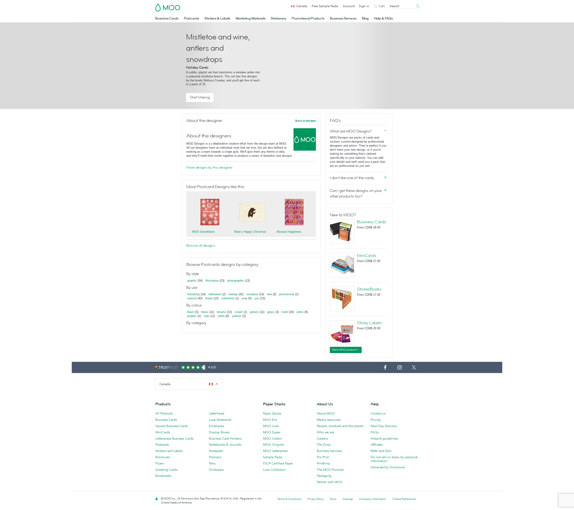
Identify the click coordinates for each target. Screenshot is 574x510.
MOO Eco (270, 420)
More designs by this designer (209, 167)
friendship (193, 294)
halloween (215, 294)
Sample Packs (272, 457)
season (192, 298)
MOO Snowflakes (203, 231)
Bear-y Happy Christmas (250, 231)
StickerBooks (369, 289)
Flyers (159, 463)
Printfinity (323, 463)
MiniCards (366, 255)
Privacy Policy (316, 499)
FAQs (374, 432)
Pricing (375, 420)
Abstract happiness (289, 231)
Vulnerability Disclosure (388, 467)
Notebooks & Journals (225, 445)
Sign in (364, 6)
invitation (252, 294)
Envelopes (216, 426)
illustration (212, 280)
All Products (164, 413)
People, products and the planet (340, 426)
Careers (322, 438)
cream (239, 312)
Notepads (216, 451)
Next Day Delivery (384, 426)
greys (270, 312)
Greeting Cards (166, 470)
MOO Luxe (271, 426)
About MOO (326, 413)
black (190, 312)
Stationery (278, 18)
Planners (215, 457)
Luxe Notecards (220, 420)
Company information (372, 499)
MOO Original (273, 445)
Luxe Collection (274, 470)
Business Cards (166, 18)
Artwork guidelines (384, 438)
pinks (300, 312)
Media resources (329, 420)
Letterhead (216, 413)
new (269, 294)
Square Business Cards (171, 426)
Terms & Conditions (289, 499)
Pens (212, 463)
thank (209, 298)
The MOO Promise (330, 470)
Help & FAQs (383, 18)
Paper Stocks (272, 413)
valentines (228, 298)
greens (254, 312)
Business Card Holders (225, 438)
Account (349, 6)
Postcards (191, 18)
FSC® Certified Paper (278, 463)
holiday (233, 294)
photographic (235, 280)
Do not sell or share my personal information (394, 459)
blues (204, 312)
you (256, 298)
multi (285, 312)
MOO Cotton (272, 438)
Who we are (325, 432)
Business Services (343, 18)
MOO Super (271, 432)
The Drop (324, 445)
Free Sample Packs (325, 6)
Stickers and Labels (169, 451)
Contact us (378, 413)
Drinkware (216, 470)
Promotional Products (308, 18)
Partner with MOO (329, 482)
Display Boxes (219, 432)
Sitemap (348, 499)
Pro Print (323, 457)
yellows (236, 316)
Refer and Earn (381, 451)
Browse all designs (200, 245)
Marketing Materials (250, 18)
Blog (365, 18)
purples (192, 316)
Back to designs (305, 120)
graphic (192, 280)
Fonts (333, 499)
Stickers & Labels (217, 18)
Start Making (200, 97)
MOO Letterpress (275, 451)
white (221, 316)
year (244, 298)
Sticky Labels (369, 323)
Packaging (324, 476)
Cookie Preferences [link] (404, 499)
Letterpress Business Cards (174, 438)
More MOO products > (345, 350)
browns (221, 312)
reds (206, 316)
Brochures (162, 457)
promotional (286, 294)
